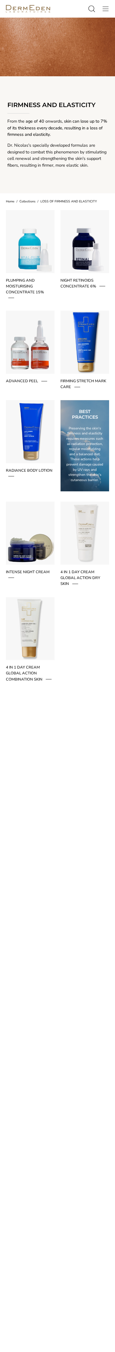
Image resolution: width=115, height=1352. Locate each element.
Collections (27, 201)
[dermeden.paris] (28, 9)
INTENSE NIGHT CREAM (28, 572)
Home (10, 201)
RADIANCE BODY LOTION (29, 470)
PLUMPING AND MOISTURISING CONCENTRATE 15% (25, 286)
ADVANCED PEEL (22, 381)
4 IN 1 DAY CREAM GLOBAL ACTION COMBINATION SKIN (24, 673)
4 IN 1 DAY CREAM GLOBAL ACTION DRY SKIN (80, 577)
